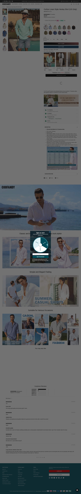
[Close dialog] (49, 231)
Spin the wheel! (40, 256)
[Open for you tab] (77, 490)
